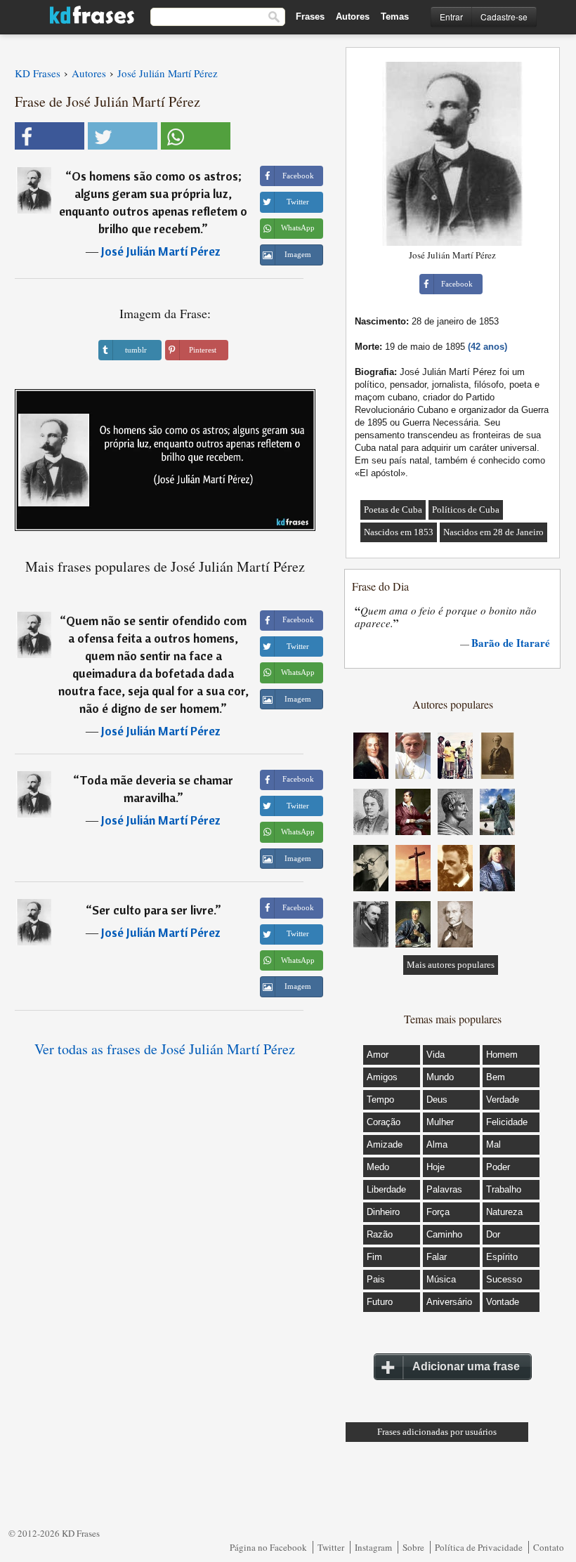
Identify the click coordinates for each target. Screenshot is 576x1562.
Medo (378, 1167)
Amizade (384, 1144)
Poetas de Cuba (393, 509)
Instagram (373, 1547)
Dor (493, 1234)
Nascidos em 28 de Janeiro (493, 532)
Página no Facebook (268, 1547)
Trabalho (503, 1189)
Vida (435, 1054)
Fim (374, 1257)
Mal (493, 1144)
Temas (395, 16)
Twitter (331, 1547)
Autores (352, 16)
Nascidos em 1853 (398, 532)
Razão (380, 1234)
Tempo (380, 1099)
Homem (502, 1054)
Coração (383, 1122)
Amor (377, 1054)
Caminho (444, 1234)
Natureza (504, 1212)
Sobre (413, 1547)
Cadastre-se (504, 16)
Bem (495, 1077)
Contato (548, 1547)
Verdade (502, 1099)
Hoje (435, 1167)
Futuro (380, 1302)
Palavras (444, 1189)
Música (441, 1279)
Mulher (440, 1122)
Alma (436, 1144)
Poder (498, 1167)
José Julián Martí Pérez (161, 251)
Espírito (502, 1257)
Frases (310, 16)
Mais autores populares (451, 964)
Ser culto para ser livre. (153, 910)
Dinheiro (383, 1212)
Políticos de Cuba (465, 509)
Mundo (440, 1077)
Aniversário (449, 1302)
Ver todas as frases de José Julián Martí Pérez (164, 1048)
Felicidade (507, 1122)
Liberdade (386, 1189)
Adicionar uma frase (466, 1366)
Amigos (382, 1077)
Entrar (451, 16)
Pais (376, 1279)
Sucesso (504, 1279)
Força (438, 1212)
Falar (436, 1257)
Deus (436, 1099)
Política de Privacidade (479, 1547)
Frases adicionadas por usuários (437, 1431)
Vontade (502, 1302)
